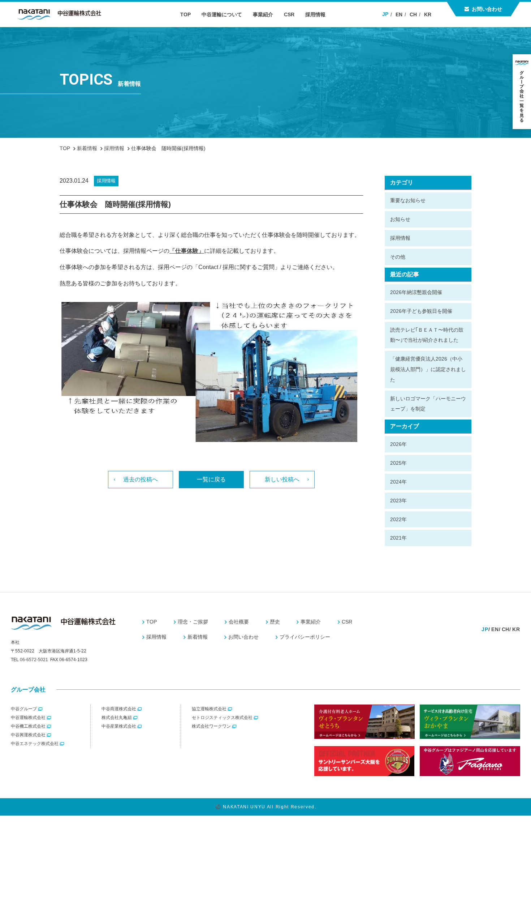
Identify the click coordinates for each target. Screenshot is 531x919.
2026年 (398, 444)
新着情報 (197, 637)
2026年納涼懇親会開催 (416, 292)
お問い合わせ (487, 9)
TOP (185, 14)
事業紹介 (263, 14)
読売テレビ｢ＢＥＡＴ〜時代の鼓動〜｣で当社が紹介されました (426, 335)
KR (427, 14)
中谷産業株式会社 (119, 726)
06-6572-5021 (34, 659)
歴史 (275, 622)
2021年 (398, 538)
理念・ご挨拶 (193, 622)
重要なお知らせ (408, 200)
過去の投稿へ (140, 479)
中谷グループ (24, 708)
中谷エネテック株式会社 (35, 743)
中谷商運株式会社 (119, 708)
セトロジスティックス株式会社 (222, 717)
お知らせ (400, 219)
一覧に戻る (211, 479)
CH (413, 14)
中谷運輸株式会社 (28, 717)
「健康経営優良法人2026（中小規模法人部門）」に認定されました (428, 369)
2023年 (398, 500)
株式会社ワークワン (211, 726)
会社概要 (239, 622)
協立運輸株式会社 (209, 708)
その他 (397, 257)
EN (399, 14)
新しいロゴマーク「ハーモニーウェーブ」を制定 (428, 404)
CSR (289, 14)
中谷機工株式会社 (28, 726)
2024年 (398, 482)
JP (385, 14)
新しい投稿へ (282, 479)
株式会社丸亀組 (117, 717)
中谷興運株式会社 (28, 734)
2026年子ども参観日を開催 (421, 311)
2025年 (398, 463)
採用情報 (315, 14)
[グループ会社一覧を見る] (522, 91)
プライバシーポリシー (305, 637)
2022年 (398, 519)
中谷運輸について (222, 14)
